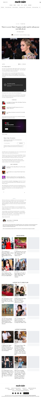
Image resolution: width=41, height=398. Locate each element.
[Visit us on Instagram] (15, 393)
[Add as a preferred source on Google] (29, 393)
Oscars (3, 117)
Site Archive (7, 388)
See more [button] (14, 198)
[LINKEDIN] (15, 220)
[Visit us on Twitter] (13, 393)
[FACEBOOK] (12, 220)
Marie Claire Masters (15, 7)
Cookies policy (25, 389)
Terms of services (13, 145)
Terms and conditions (32, 388)
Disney (16, 74)
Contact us (24, 388)
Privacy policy (18, 389)
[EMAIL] (17, 220)
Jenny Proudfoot (9, 220)
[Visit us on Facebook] (18, 393)
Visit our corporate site (32, 395)
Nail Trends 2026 (28, 7)
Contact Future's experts (16, 388)
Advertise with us (11, 389)
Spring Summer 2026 (22, 7)
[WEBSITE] (16, 220)
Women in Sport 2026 (8, 7)
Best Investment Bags (35, 7)
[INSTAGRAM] (13, 220)
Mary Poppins (16, 181)
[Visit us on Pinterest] (20, 393)
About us (31, 389)
